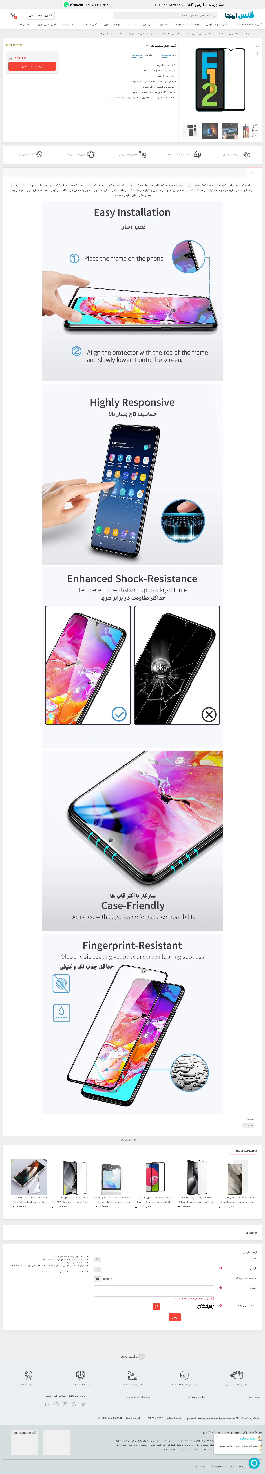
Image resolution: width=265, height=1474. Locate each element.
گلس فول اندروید (136, 33)
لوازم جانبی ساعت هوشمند (186, 25)
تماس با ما (25, 25)
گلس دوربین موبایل (46, 25)
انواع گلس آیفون (112, 25)
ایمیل (253, 1268)
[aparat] (74, 1404)
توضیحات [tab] (254, 172)
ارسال (175, 1316)
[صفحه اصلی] (261, 33)
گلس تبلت (68, 25)
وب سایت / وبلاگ (246, 1278)
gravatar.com (38, 1265)
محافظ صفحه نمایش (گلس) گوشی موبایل (204, 33)
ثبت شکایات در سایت (139, 1397)
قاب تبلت (132, 25)
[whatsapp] (56, 1404)
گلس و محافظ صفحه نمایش (248, 25)
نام (254, 1258)
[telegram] (83, 1404)
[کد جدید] (156, 1306)
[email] (48, 1404)
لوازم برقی (147, 25)
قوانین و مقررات (196, 1397)
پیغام (253, 1288)
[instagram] (65, 1404)
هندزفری (163, 25)
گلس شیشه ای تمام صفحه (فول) (165, 33)
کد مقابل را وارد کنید (245, 1305)
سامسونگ (118, 33)
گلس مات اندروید (89, 25)
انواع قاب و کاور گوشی (217, 25)
